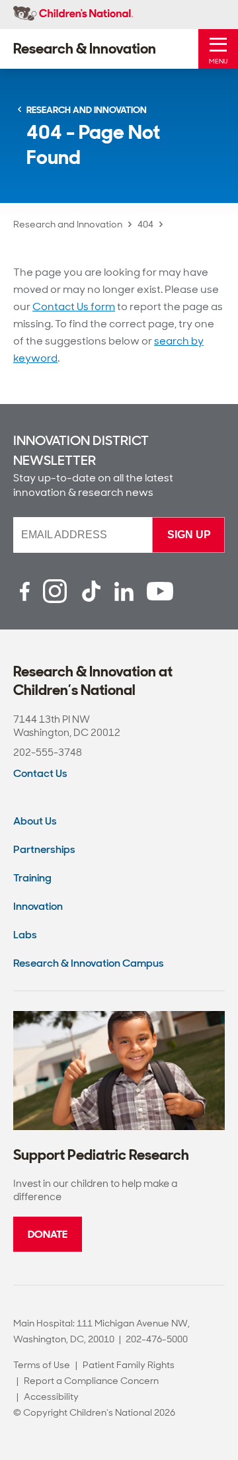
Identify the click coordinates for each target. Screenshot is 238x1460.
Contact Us (40, 773)
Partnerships (44, 849)
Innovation (38, 906)
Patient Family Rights (129, 1365)
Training (32, 878)
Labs (25, 935)
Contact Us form (73, 306)
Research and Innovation (67, 224)
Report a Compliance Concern (91, 1381)
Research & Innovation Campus (88, 963)
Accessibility (51, 1396)
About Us (35, 821)
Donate (47, 1234)
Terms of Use (41, 1365)
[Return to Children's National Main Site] (73, 14)
